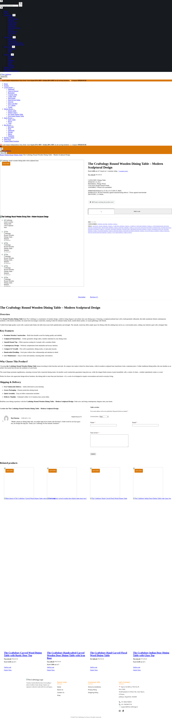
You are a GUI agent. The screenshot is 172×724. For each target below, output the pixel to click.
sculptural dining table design (157, 231)
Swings (6, 86)
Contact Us (60, 692)
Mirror (10, 134)
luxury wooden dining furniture (117, 229)
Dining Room (8, 109)
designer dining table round (113, 227)
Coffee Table (12, 96)
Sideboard (11, 89)
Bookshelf (11, 93)
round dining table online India (110, 231)
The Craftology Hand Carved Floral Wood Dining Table (108, 654)
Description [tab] (81, 297)
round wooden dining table (133, 231)
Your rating (94, 416)
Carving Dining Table (121, 226)
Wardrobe (11, 136)
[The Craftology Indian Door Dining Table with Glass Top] (152, 557)
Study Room (8, 118)
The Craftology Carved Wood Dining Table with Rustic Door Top (23, 654)
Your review (94, 433)
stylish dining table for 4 (122, 232)
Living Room (8, 87)
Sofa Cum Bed (12, 103)
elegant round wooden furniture (147, 227)
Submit (93, 454)
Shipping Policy (93, 692)
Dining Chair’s (12, 112)
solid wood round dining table (100, 232)
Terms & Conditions (94, 687)
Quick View (8, 670)
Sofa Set (10, 102)
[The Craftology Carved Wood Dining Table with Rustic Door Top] (23, 557)
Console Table (12, 94)
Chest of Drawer (13, 91)
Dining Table (12, 111)
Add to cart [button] (7, 667)
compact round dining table (141, 226)
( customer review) (123, 171)
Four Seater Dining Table (16, 116)
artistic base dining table (102, 226)
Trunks (10, 107)
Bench (10, 121)
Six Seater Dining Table (15, 114)
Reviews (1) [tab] (94, 297)
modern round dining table (140, 229)
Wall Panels (11, 98)
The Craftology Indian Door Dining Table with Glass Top (151, 654)
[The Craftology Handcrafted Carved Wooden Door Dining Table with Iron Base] (66, 557)
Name (92, 422)
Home (6, 84)
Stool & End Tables (14, 100)
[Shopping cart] (0, 78)
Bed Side (11, 127)
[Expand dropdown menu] (14, 109)
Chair (9, 123)
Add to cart (137, 211)
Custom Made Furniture (11, 141)
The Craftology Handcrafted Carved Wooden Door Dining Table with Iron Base (66, 655)
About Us (60, 690)
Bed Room (7, 125)
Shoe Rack (7, 139)
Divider (10, 132)
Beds (9, 129)
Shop (59, 695)
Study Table (12, 120)
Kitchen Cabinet (9, 137)
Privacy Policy (92, 690)
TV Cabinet (11, 105)
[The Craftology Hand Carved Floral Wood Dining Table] (109, 557)
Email (134, 422)
